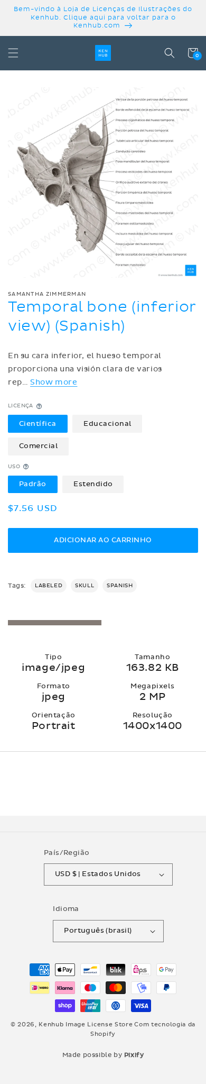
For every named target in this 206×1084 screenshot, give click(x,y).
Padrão (32, 484)
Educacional (107, 424)
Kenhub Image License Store (86, 1024)
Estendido (93, 484)
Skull (84, 585)
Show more (53, 382)
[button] (13, 53)
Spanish (120, 585)
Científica (38, 424)
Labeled (48, 585)
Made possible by (103, 1055)
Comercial (38, 446)
